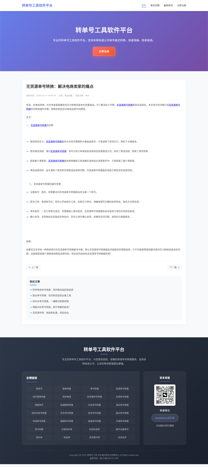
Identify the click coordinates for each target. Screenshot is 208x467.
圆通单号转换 (66, 421)
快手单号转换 (94, 413)
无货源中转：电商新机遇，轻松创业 (51, 312)
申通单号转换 (39, 421)
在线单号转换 (122, 396)
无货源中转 (94, 437)
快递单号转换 (122, 388)
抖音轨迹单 (94, 429)
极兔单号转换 (94, 421)
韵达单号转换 (122, 413)
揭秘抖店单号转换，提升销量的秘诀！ (52, 307)
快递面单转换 (66, 405)
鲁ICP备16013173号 (109, 458)
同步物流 (67, 396)
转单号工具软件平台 (37, 5)
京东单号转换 (66, 413)
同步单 (39, 437)
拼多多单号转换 (39, 413)
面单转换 (67, 388)
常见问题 (154, 5)
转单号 (39, 388)
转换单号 (39, 405)
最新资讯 (168, 5)
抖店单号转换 (94, 405)
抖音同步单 (67, 429)
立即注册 (181, 5)
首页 (144, 5)
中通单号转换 (122, 421)
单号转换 (94, 388)
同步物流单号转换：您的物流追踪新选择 (53, 289)
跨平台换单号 (122, 429)
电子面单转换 (39, 396)
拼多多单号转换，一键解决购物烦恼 (51, 301)
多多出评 (122, 437)
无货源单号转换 (125, 104)
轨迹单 (67, 437)
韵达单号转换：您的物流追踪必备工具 (52, 295)
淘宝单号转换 (122, 405)
